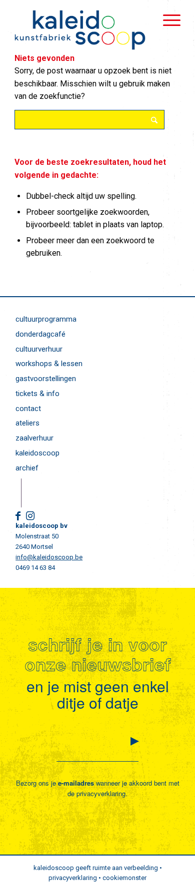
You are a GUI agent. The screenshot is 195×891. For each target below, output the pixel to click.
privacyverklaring (101, 793)
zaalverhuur (35, 438)
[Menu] (166, 20)
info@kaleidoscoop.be (49, 557)
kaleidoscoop (38, 452)
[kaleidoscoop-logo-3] (80, 30)
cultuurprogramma (46, 319)
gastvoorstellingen (46, 378)
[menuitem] (166, 20)
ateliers (28, 423)
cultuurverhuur (39, 349)
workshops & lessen (49, 363)
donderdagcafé (41, 334)
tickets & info (38, 393)
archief (27, 467)
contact (28, 408)
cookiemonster (124, 878)
